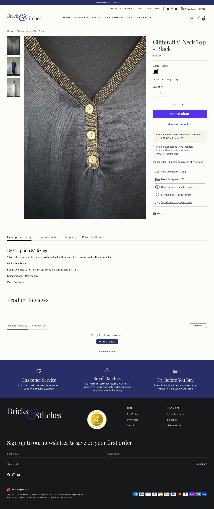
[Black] (155, 71)
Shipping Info (42, 497)
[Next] (129, 2)
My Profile (132, 413)
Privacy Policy (12, 497)
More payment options (180, 123)
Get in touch (174, 425)
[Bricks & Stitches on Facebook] (168, 8)
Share (160, 213)
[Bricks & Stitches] (24, 17)
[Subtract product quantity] (156, 93)
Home (10, 31)
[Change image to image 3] (13, 87)
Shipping (172, 161)
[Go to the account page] (199, 17)
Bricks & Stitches (30, 494)
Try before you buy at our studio (176, 202)
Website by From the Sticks (61, 497)
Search (131, 425)
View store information (167, 153)
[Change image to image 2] (13, 66)
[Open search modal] (192, 17)
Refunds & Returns (177, 413)
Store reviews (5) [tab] (37, 325)
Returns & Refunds (28, 497)
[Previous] (84, 2)
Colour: (160, 65)
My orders (132, 419)
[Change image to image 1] (13, 45)
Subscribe (201, 464)
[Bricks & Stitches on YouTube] (176, 8)
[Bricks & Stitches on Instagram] (172, 8)
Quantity (158, 86)
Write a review (107, 341)
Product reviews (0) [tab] (17, 325)
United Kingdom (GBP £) (194, 9)
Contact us (192, 187)
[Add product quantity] (165, 93)
